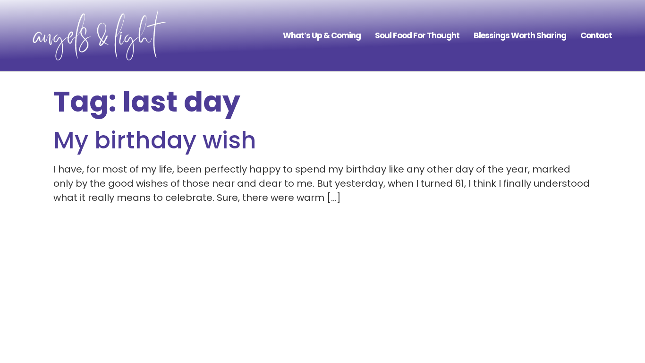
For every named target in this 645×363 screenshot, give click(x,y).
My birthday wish (154, 140)
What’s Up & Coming (322, 35)
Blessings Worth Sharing (520, 35)
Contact (596, 35)
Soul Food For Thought (417, 35)
